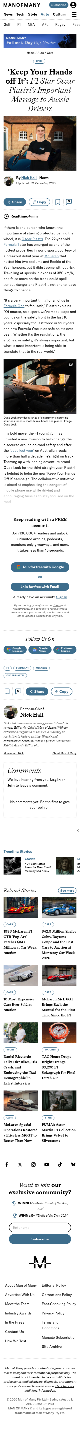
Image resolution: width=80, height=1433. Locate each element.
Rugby (60, 24)
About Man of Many (64, 753)
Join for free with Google (43, 567)
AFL (45, 24)
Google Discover (18, 650)
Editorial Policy (54, 1285)
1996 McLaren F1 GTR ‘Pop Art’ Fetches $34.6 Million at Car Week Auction (20, 942)
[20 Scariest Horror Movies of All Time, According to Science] (65, 866)
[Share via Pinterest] (70, 155)
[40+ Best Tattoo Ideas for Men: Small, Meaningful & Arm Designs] (12, 866)
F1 (19, 24)
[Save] (57, 202)
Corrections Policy (57, 1294)
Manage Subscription (59, 1337)
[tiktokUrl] (60, 1164)
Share (17, 202)
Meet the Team (17, 1304)
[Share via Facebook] (70, 136)
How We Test (15, 1341)
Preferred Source (67, 650)
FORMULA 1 (22, 668)
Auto (45, 14)
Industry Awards (18, 1313)
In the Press (14, 1322)
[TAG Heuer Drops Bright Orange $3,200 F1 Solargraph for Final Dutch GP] (59, 1032)
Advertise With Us (19, 1294)
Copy (41, 202)
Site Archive (52, 1346)
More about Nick (14, 753)
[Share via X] (70, 146)
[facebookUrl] (6, 1164)
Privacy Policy (21, 608)
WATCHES (50, 1049)
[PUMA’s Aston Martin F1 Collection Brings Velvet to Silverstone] (59, 1100)
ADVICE (30, 859)
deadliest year (21, 450)
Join (11, 785)
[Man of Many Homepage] (22, 5)
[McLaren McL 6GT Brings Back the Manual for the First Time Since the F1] (59, 975)
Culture (59, 14)
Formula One (14, 306)
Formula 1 (11, 244)
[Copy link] (70, 165)
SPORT (10, 1049)
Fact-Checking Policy (59, 1304)
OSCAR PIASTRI (15, 675)
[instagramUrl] (33, 1164)
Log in (55, 779)
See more (67, 891)
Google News (43, 650)
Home (30, 52)
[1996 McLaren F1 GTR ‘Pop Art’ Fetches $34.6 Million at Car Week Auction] (21, 907)
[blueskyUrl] (73, 1164)
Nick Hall (29, 177)
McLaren (51, 256)
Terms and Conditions (50, 1325)
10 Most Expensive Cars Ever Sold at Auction (19, 1004)
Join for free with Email (40, 586)
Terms (57, 605)
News (8, 14)
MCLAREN (41, 668)
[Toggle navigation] (74, 14)
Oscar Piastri (32, 239)
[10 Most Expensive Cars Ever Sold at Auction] (21, 975)
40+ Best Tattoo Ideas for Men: (38, 869)
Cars (50, 52)
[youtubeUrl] (46, 1164)
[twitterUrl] (20, 1164)
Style (32, 14)
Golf (7, 24)
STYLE (48, 1117)
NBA (31, 24)
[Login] (73, 5)
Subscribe (58, 5)
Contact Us (14, 1331)
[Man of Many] (40, 1262)
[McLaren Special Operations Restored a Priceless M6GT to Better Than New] (21, 1100)
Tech (20, 14)
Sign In (61, 597)
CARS (39, 61)
